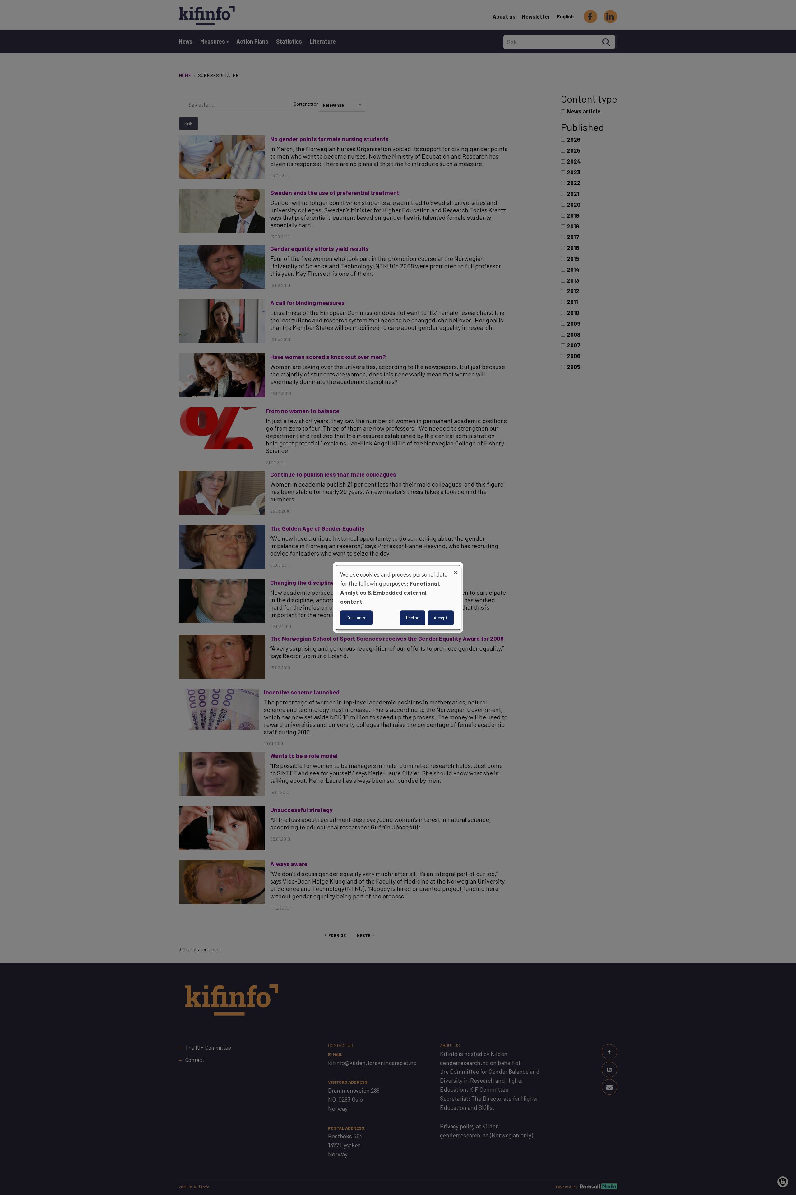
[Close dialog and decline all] (455, 569)
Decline (412, 618)
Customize (356, 618)
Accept (440, 618)
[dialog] (398, 597)
